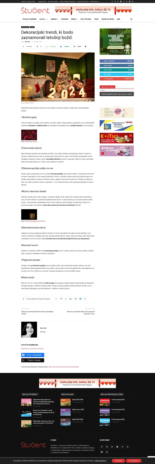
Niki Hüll (27, 41)
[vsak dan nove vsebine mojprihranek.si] (115, 54)
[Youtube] (129, 1)
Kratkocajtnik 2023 (118, 409)
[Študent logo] (38, 10)
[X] (127, 1)
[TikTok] (124, 1)
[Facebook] (112, 1)
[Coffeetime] (117, 119)
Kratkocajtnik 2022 (118, 419)
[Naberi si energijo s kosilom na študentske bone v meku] (116, 144)
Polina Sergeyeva (31, 221)
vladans (26, 103)
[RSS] (118, 1)
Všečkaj (129, 61)
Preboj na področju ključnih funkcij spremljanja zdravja (37, 313)
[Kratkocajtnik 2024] (105, 402)
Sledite (130, 65)
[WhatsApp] (66, 299)
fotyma (27, 142)
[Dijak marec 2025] (65, 412)
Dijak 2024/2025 (77, 419)
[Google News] (132, 1)
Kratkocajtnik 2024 (118, 399)
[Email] (75, 299)
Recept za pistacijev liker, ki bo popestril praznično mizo (81, 313)
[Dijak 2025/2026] (65, 402)
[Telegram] (80, 299)
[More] (85, 46)
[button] (131, 19)
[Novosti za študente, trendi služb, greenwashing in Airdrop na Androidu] (26, 413)
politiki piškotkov (100, 461)
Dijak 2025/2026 (77, 399)
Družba (32, 27)
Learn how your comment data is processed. (64, 367)
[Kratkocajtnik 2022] (105, 422)
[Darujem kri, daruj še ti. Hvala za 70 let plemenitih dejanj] (94, 11)
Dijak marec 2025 (78, 409)
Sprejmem (118, 461)
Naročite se (128, 78)
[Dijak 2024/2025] (65, 422)
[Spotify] (121, 1)
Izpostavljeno (25, 27)
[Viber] (85, 299)
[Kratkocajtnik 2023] (105, 412)
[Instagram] (115, 1)
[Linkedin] (70, 299)
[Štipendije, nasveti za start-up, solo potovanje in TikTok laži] (26, 423)
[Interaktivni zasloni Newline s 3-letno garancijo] (116, 132)
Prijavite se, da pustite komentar (32, 348)
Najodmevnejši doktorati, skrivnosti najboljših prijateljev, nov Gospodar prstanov (43, 402)
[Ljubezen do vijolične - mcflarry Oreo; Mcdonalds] (117, 157)
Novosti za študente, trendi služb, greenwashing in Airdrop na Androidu (43, 412)
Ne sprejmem (133, 461)
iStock (32, 103)
